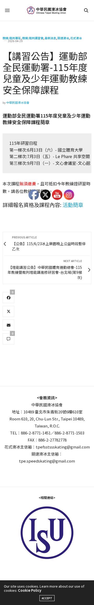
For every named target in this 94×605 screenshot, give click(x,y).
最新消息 (50, 38)
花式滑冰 (76, 38)
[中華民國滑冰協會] (47, 10)
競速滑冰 (63, 38)
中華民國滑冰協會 (17, 102)
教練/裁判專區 (12, 38)
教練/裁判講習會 (32, 38)
